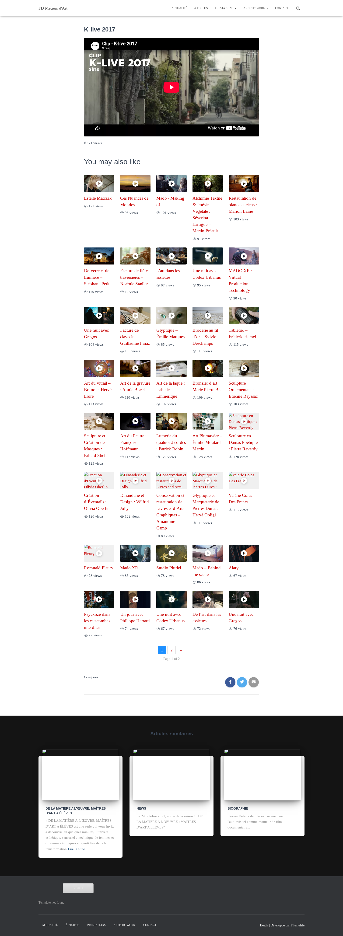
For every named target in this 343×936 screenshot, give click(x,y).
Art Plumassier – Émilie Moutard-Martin (207, 442)
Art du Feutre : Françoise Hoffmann (133, 442)
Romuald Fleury (98, 567)
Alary (234, 567)
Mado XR (129, 567)
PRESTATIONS (224, 8)
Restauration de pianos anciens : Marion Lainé (243, 205)
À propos (201, 8)
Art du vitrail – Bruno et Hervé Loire (98, 390)
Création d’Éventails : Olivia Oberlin (97, 502)
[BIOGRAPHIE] (262, 774)
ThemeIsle (297, 925)
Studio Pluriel (168, 567)
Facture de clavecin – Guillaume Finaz (135, 337)
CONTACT (281, 8)
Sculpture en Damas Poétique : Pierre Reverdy (243, 442)
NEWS (141, 808)
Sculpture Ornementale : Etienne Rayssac (243, 390)
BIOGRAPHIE (238, 808)
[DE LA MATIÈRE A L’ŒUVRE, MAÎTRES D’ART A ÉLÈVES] (80, 774)
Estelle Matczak (98, 198)
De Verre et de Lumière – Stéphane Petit (96, 277)
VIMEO (78, 888)
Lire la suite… (78, 849)
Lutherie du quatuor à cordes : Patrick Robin (171, 442)
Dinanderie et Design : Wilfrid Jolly (134, 502)
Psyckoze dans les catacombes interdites (97, 621)
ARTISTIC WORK (254, 8)
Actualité (179, 8)
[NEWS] (171, 774)
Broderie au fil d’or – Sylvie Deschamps (205, 337)
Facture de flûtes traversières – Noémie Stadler (134, 277)
